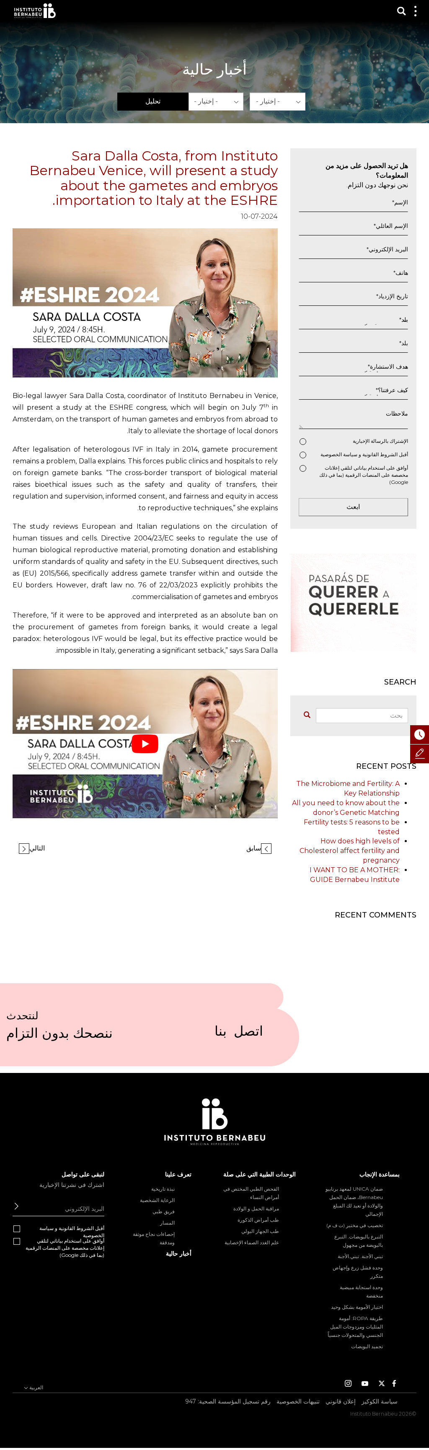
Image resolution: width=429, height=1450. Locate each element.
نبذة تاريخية (163, 1189)
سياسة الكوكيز (380, 1401)
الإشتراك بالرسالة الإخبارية (380, 441)
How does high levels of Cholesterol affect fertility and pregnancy (350, 850)
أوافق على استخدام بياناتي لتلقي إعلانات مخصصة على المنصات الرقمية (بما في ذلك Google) (363, 475)
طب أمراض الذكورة (258, 1220)
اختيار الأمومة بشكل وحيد (357, 1307)
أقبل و (364, 454)
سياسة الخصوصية (338, 454)
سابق (253, 848)
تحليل (152, 101)
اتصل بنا (238, 1034)
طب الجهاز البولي (260, 1231)
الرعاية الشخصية (157, 1200)
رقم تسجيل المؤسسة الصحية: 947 (228, 1401)
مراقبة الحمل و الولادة (256, 1208)
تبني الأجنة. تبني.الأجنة (360, 1256)
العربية (35, 1387)
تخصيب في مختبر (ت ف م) (354, 1225)
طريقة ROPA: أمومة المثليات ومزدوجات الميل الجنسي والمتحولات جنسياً (355, 1326)
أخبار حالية (178, 1253)
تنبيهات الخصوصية (298, 1401)
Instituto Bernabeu (35, 10)
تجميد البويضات (367, 1346)
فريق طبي (163, 1211)
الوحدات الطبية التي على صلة (259, 1174)
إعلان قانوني (341, 1401)
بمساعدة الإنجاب (379, 1174)
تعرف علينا (178, 1174)
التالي (37, 848)
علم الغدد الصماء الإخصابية (252, 1242)
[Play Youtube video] (145, 743)
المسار (167, 1223)
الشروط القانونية (380, 454)
